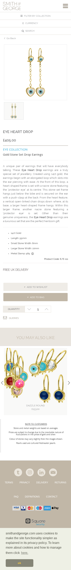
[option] (35, 72)
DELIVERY (42, 482)
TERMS (9, 482)
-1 (29, 309)
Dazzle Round (35, 407)
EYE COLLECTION (15, 149)
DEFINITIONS (32, 497)
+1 (46, 309)
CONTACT (51, 497)
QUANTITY (14, 309)
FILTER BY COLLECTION (36, 16)
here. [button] (24, 552)
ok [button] (19, 562)
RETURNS (60, 482)
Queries (14, 318)
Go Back (11, 38)
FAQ (16, 497)
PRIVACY (25, 482)
